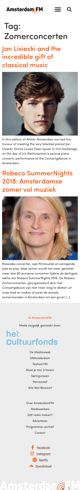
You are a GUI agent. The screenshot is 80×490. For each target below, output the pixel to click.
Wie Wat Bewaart (40, 387)
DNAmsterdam (40, 358)
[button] (58, 9)
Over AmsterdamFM (40, 403)
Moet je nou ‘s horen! (40, 370)
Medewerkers (40, 409)
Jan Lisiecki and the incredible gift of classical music (31, 56)
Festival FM (40, 364)
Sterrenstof (40, 382)
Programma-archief (40, 426)
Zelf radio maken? (40, 415)
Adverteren (40, 421)
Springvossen (40, 376)
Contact (40, 432)
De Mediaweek (40, 352)
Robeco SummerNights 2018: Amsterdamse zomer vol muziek (37, 180)
